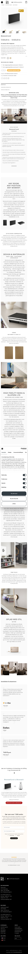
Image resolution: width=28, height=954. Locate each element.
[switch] (25, 479)
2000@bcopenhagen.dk (7, 892)
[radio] (8, 58)
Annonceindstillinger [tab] (18, 452)
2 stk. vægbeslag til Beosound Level (13, 67)
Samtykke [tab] (3, 452)
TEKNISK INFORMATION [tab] (5, 89)
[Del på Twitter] (4, 78)
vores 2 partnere (8, 459)
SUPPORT (20, 950)
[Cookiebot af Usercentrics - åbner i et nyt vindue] (21, 449)
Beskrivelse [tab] (3, 84)
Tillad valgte (14, 498)
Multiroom (15, 5)
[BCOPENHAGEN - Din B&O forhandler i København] (14, 2)
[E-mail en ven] (6, 78)
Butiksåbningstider (4, 927)
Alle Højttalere (8, 5)
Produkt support (17, 927)
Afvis (14, 503)
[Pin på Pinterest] (8, 78)
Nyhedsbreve (3, 931)
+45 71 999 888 (6, 890)
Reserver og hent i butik (13, 70)
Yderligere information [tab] (6, 87)
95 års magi (3, 933)
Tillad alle (14, 493)
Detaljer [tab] (10, 452)
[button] (2, 2)
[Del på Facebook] (2, 78)
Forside (2, 5)
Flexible (15, 75)
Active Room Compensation (8, 75)
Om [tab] (26, 452)
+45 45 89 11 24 (6, 910)
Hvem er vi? (3, 928)
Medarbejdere (3, 930)
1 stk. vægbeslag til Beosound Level (13, 65)
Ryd (26, 56)
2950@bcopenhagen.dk (7, 911)
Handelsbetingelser (18, 928)
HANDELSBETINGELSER (14, 950)
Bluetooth (12, 73)
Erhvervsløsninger (18, 931)
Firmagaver (17, 933)
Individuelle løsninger (19, 930)
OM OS (7, 950)
